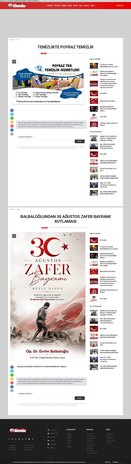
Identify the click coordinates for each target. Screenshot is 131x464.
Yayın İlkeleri (12, 447)
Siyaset (86, 5)
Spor (80, 5)
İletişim (52, 447)
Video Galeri (54, 433)
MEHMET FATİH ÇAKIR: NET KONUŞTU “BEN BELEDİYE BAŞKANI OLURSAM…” (108, 138)
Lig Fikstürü (90, 442)
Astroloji (108, 442)
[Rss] (26, 439)
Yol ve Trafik (90, 436)
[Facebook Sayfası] (10, 439)
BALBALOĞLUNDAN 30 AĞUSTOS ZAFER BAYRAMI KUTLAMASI (108, 73)
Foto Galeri (53, 430)
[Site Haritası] (30, 439)
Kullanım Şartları (29, 445)
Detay (108, 462)
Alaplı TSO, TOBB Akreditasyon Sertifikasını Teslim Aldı (108, 185)
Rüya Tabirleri (110, 440)
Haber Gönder (29, 450)
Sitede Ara (109, 434)
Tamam (116, 462)
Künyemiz (53, 444)
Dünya (18, 39)
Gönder (80, 141)
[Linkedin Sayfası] (23, 439)
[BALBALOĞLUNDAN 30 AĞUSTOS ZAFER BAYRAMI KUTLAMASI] (47, 297)
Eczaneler (90, 440)
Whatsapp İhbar (29, 447)
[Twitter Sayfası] (13, 439)
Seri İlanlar (90, 448)
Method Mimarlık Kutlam (107, 101)
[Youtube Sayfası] (20, 439)
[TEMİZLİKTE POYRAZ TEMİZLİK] (47, 81)
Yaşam (69, 5)
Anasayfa (12, 39)
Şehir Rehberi (91, 451)
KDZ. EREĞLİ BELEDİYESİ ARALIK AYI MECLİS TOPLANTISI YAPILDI (107, 146)
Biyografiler (109, 438)
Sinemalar (90, 446)
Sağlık (64, 5)
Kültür (75, 5)
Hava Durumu (91, 434)
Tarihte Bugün (91, 444)
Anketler (108, 436)
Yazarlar (52, 437)
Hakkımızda (12, 445)
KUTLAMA (103, 93)
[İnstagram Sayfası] (16, 439)
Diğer (93, 5)
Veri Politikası (13, 450)
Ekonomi (57, 5)
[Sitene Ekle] (33, 439)
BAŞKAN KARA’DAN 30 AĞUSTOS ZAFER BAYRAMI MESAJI (108, 109)
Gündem (50, 5)
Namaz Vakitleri (91, 438)
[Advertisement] (65, 23)
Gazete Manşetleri (92, 453)
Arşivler (52, 440)
